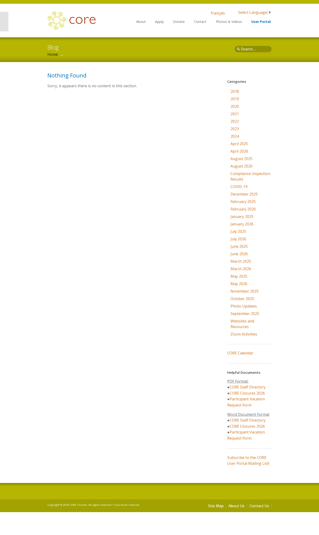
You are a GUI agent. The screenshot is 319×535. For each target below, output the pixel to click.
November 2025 (244, 291)
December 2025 (244, 194)
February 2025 (243, 201)
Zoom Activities (243, 334)
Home (52, 54)
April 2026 (239, 151)
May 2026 (238, 283)
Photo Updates (243, 306)
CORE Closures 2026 (247, 393)
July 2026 (238, 238)
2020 (234, 106)
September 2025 (244, 313)
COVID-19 (239, 186)
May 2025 (238, 276)
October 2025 (242, 298)
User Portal (261, 21)
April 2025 (239, 143)
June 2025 (239, 246)
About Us (236, 505)
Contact (200, 21)
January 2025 (241, 216)
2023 (234, 128)
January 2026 (241, 224)
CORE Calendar (240, 353)
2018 (234, 91)
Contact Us (259, 505)
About (141, 21)
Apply (159, 21)
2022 (234, 121)
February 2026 (243, 209)
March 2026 (240, 268)
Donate (179, 21)
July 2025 (238, 231)
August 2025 (241, 158)
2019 (234, 98)
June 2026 (239, 253)
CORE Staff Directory (248, 387)
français (218, 13)
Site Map (215, 505)
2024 (234, 136)
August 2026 (241, 166)
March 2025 (240, 261)
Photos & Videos (229, 21)
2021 (234, 113)
